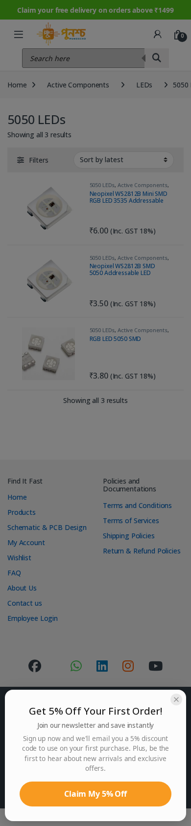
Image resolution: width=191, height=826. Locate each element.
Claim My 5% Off (95, 793)
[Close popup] (176, 699)
